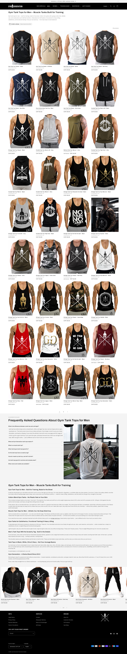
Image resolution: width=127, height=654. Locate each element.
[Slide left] (60, 607)
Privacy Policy (11, 619)
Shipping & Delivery (41, 619)
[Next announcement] (118, 1)
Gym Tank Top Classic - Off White (44, 66)
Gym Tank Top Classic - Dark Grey (99, 66)
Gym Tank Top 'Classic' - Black (15, 66)
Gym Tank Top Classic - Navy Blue (16, 108)
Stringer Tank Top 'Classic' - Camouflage (73, 317)
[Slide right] (66, 607)
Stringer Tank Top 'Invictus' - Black (44, 317)
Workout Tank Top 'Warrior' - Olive (72, 150)
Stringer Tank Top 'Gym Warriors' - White (101, 275)
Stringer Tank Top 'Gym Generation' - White (46, 359)
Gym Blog (66, 625)
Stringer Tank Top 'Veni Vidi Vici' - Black (18, 317)
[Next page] (67, 411)
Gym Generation (15, 651)
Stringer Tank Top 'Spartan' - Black (99, 233)
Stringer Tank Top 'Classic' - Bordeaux (100, 359)
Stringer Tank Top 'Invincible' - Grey (17, 233)
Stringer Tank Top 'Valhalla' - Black (99, 317)
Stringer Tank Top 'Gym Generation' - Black (101, 400)
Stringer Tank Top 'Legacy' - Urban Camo (46, 275)
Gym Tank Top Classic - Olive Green (72, 108)
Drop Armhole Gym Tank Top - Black (44, 108)
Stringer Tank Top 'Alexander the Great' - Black (75, 191)
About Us (66, 617)
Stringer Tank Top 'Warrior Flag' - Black (73, 400)
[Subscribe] (33, 633)
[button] (49, 6)
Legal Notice (11, 617)
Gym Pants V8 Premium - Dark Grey (59, 599)
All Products (67, 622)
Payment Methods (12, 622)
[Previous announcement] (9, 1)
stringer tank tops (55, 518)
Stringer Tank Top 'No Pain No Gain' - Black (74, 233)
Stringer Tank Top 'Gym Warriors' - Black (101, 191)
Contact (38, 617)
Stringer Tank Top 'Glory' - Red (15, 400)
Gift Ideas (38, 625)
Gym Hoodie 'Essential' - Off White (84, 599)
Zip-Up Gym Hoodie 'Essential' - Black (10, 599)
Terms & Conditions (13, 625)
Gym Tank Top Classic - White (71, 66)
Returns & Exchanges (41, 622)
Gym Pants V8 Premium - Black (108, 599)
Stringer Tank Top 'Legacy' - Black (44, 400)
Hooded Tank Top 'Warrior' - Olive (44, 191)
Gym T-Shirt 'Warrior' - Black (33, 599)
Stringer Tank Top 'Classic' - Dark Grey (73, 275)
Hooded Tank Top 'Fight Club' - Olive (100, 150)
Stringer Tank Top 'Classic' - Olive (16, 275)
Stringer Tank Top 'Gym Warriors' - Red (17, 359)
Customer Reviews (68, 619)
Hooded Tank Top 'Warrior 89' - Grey (44, 150)
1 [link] (59, 411)
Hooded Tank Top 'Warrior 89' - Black (100, 108)
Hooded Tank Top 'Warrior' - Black (16, 191)
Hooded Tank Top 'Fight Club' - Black (45, 233)
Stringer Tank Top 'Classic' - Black (16, 150)
